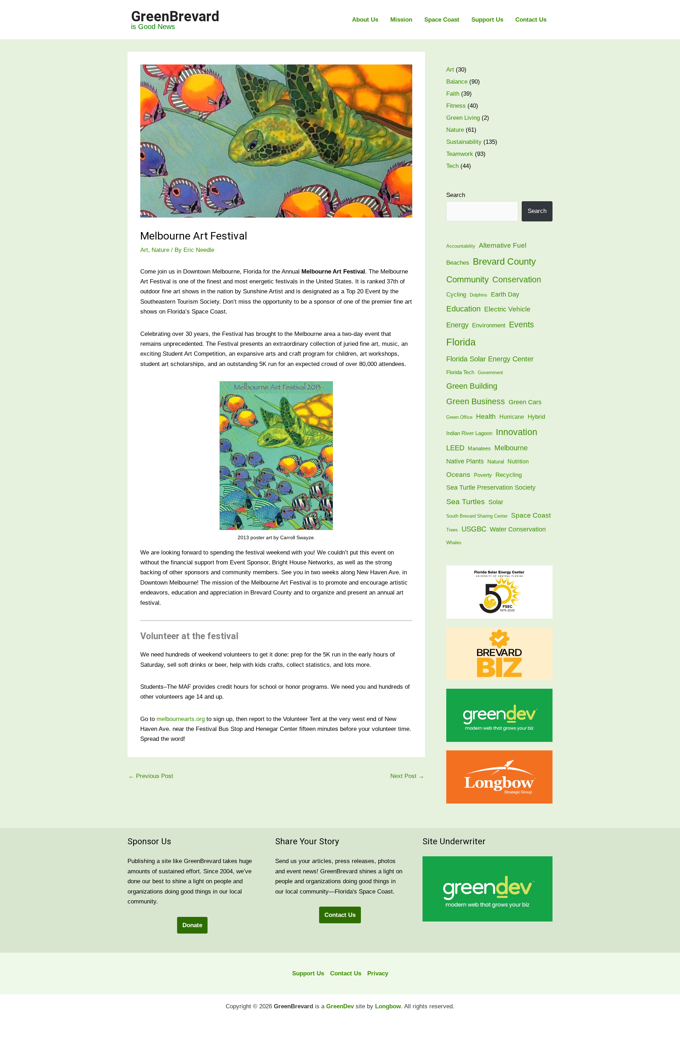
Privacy (377, 973)
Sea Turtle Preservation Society (491, 487)
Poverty (483, 475)
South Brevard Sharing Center (477, 516)
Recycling (508, 475)
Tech (452, 166)
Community (467, 279)
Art (144, 250)
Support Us (487, 19)
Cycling (456, 294)
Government (490, 372)
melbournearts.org (181, 719)
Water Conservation (518, 529)
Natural (495, 461)
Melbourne (511, 448)
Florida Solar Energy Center (490, 359)
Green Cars (525, 402)
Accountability (460, 246)
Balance (457, 81)
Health (486, 416)
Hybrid (536, 416)
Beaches (457, 262)
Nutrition (518, 461)
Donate (192, 925)
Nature (160, 250)
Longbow (388, 1006)
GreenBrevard (175, 16)
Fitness (456, 105)
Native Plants (465, 461)
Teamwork (459, 154)
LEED (455, 448)
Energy (457, 325)
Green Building (471, 386)
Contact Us (530, 19)
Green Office (459, 417)
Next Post (407, 776)
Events (521, 324)
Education (463, 308)
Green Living (463, 117)
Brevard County (504, 261)
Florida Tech (460, 372)
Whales (453, 542)
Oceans (458, 474)
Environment (488, 325)
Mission (401, 19)
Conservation (516, 279)
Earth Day (505, 294)
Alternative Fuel (502, 245)
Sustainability (464, 142)
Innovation (516, 432)
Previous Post (150, 776)
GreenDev (340, 1006)
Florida (461, 342)
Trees (452, 529)
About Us (365, 19)
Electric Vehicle (507, 309)
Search (455, 195)
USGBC (473, 529)
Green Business (475, 401)
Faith (452, 93)
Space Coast (441, 19)
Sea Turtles (465, 501)
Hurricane (511, 417)
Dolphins (478, 295)
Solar (495, 502)
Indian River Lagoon (469, 433)
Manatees (479, 448)
